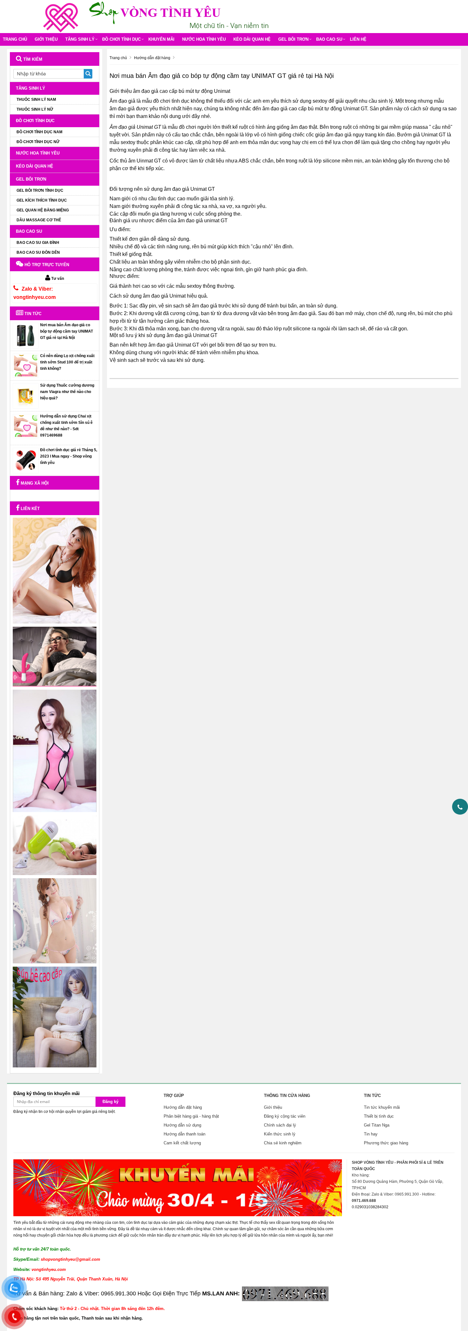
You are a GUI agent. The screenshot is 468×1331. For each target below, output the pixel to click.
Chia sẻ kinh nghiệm (282, 1143)
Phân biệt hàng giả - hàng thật (191, 1116)
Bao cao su (329, 39)
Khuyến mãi (161, 39)
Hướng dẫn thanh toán (184, 1134)
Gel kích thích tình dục (42, 200)
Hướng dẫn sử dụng (182, 1125)
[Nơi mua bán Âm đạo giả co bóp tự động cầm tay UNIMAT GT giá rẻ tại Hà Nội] (25, 335)
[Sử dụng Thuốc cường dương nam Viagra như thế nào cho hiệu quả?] (25, 395)
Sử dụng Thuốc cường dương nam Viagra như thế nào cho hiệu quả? (67, 391)
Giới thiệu (46, 39)
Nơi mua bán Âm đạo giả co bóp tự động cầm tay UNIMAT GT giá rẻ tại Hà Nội (66, 331)
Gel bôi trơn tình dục (40, 190)
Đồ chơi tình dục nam (39, 132)
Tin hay (371, 1134)
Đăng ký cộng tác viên (284, 1116)
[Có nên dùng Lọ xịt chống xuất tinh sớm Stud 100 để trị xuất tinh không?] (25, 365)
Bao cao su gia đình (38, 242)
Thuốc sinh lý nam (36, 99)
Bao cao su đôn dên (38, 252)
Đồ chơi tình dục (121, 39)
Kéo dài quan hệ (252, 39)
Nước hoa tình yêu (204, 39)
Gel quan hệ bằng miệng (43, 210)
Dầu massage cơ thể (39, 220)
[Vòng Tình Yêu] (62, 16)
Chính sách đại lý (280, 1125)
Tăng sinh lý (80, 39)
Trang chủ (15, 39)
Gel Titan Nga (376, 1125)
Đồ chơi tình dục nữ (38, 142)
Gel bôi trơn (293, 39)
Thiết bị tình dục (379, 1116)
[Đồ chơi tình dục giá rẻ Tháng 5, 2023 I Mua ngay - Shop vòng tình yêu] (25, 460)
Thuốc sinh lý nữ (35, 109)
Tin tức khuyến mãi (382, 1107)
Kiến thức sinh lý (279, 1134)
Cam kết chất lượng (182, 1143)
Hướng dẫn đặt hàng (183, 1107)
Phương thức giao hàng (386, 1143)
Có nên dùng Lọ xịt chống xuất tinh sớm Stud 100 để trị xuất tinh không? (67, 362)
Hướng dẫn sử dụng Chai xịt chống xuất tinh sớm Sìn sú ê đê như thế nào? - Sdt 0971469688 (66, 426)
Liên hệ (358, 39)
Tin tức (32, 313)
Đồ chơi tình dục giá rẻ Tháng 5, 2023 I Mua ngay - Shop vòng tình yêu (68, 456)
